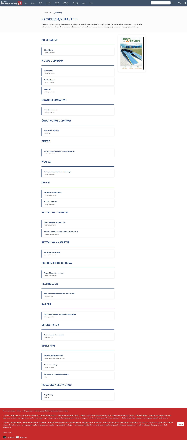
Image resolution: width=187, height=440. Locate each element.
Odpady (33, 3)
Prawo (84, 3)
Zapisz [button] (181, 424)
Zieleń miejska (57, 3)
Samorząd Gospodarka (66, 3)
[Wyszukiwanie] (172, 2)
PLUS (25, 3)
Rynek (91, 3)
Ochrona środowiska (76, 3)
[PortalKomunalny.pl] (11, 3)
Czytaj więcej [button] (7, 432)
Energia (48, 3)
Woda (40, 3)
